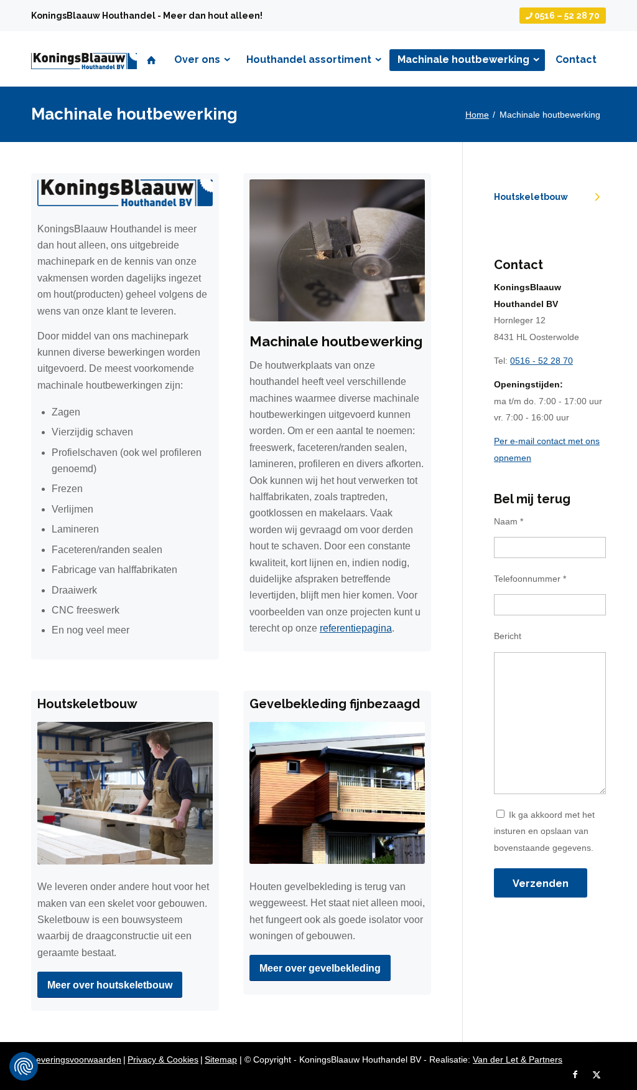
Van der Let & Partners (517, 1059)
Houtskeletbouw (531, 197)
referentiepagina (356, 628)
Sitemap (221, 1059)
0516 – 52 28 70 (566, 16)
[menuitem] (559, 15)
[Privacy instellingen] (23, 1066)
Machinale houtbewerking (134, 114)
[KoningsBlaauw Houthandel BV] (84, 81)
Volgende (397, 250)
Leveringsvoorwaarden (76, 1059)
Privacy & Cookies (163, 1059)
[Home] (151, 60)
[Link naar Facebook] (574, 1074)
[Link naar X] (596, 1074)
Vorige (277, 250)
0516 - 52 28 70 (541, 361)
